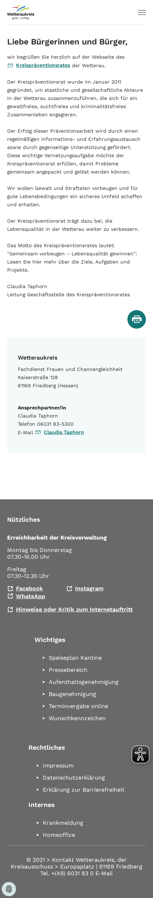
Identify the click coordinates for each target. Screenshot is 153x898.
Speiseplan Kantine (75, 657)
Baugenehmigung (72, 694)
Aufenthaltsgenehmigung (83, 682)
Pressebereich (68, 669)
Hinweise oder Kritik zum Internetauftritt (74, 609)
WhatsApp (30, 596)
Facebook (29, 588)
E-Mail (104, 873)
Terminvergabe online (78, 706)
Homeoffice (59, 834)
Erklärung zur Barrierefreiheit (84, 789)
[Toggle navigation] (142, 12)
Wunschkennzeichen (77, 718)
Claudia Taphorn (64, 432)
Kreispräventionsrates (43, 65)
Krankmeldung (63, 822)
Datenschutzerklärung (74, 777)
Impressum (58, 765)
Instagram (89, 588)
